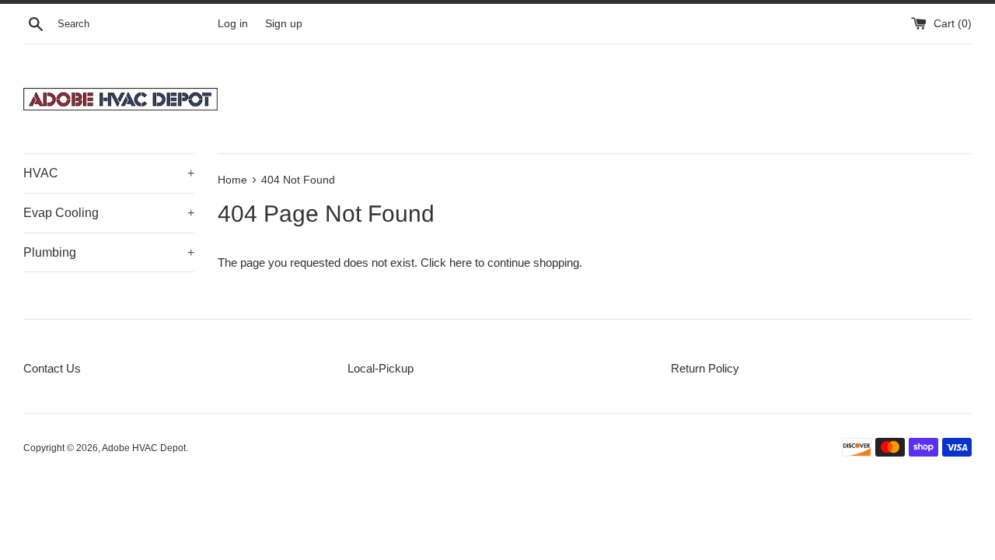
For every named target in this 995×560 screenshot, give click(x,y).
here (460, 262)
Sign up (283, 24)
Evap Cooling (108, 212)
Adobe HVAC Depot (144, 448)
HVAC (108, 173)
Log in (233, 24)
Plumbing (108, 252)
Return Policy (705, 368)
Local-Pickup (380, 368)
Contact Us (52, 368)
